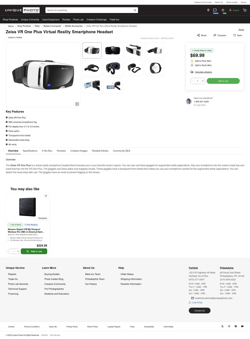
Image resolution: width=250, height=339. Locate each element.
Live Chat (201, 104)
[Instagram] (229, 326)
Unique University (30, 19)
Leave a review (15, 37)
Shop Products (10, 19)
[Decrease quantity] (192, 81)
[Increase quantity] (203, 81)
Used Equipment (50, 19)
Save (239, 35)
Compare (222, 35)
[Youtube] (242, 326)
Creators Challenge (97, 19)
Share (203, 35)
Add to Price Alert (203, 60)
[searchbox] (91, 10)
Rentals (66, 19)
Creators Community (203, 2)
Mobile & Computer (52, 26)
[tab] (13, 151)
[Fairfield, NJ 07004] (208, 10)
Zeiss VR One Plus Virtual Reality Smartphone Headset (111, 26)
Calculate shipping (203, 72)
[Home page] (21, 10)
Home (11, 26)
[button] (245, 10)
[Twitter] (222, 326)
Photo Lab (78, 19)
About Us (219, 2)
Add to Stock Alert (203, 65)
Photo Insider (231, 2)
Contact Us (200, 310)
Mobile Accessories (74, 26)
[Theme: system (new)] (223, 10)
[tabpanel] (125, 164)
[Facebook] (236, 326)
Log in (236, 10)
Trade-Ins (114, 19)
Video (37, 26)
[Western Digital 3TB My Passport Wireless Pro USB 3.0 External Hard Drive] (27, 207)
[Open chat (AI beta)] (215, 10)
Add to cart (223, 80)
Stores (243, 2)
